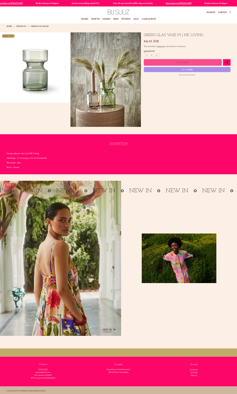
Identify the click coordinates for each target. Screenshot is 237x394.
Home (9, 26)
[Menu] (230, 12)
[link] (179, 258)
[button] (227, 62)
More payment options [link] (187, 75)
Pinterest (194, 375)
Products (21, 26)
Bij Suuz (15, 391)
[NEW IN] (60, 258)
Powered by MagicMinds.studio (32, 391)
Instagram (194, 369)
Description (118, 143)
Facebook (193, 372)
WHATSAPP (43, 369)
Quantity (149, 51)
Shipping (161, 46)
